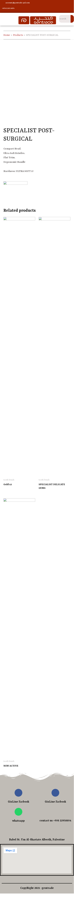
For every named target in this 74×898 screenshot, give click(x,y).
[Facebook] (54, 3)
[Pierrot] (15, 191)
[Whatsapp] (18, 812)
